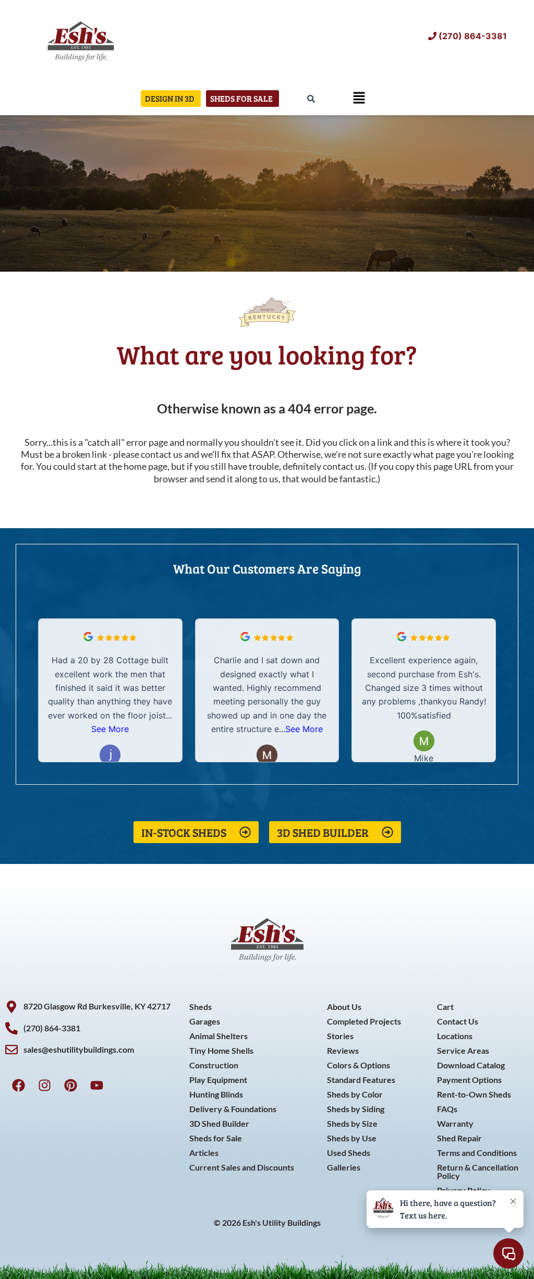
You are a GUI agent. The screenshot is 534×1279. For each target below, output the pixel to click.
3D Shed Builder (219, 1123)
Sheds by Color (355, 1094)
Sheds (200, 1007)
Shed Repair (459, 1138)
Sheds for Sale (215, 1138)
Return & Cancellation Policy (477, 1171)
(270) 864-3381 (473, 36)
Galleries (343, 1167)
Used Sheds (348, 1153)
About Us (344, 1007)
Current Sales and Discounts (241, 1167)
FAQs (447, 1109)
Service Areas (463, 1050)
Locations (454, 1036)
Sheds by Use (352, 1138)
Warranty (455, 1123)
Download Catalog (471, 1065)
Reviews (343, 1050)
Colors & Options (358, 1065)
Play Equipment (218, 1080)
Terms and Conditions (477, 1153)
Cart (445, 1007)
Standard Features (361, 1080)
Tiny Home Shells (221, 1050)
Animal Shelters (218, 1036)
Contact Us (457, 1021)
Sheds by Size (352, 1123)
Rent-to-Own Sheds (474, 1094)
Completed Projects (364, 1021)
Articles (204, 1153)
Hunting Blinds (216, 1094)
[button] (359, 98)
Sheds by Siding (355, 1109)
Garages (204, 1021)
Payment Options (469, 1080)
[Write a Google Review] (88, 638)
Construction (213, 1065)
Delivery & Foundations (232, 1109)
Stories (340, 1036)
